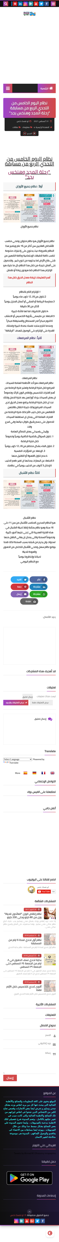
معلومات (26, 127)
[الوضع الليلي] (50, 1233)
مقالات (15, 127)
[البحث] (5, 3)
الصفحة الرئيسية (42, 127)
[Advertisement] (29, 50)
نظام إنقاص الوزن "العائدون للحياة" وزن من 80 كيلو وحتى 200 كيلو (22, 915)
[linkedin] (20, 3)
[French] (42, 773)
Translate (13, 763)
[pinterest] (15, 3)
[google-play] (31, 3)
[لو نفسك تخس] (29, 14)
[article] (29, 638)
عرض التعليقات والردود (15, 702)
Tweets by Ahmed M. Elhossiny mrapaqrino (35, 1153)
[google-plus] (32, 1221)
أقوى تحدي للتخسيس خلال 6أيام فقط (23, 988)
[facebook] (46, 3)
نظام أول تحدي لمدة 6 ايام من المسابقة (25, 941)
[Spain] (24, 773)
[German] (33, 773)
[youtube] (36, 3)
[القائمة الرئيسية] (7, 88)
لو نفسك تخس (17, 1215)
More (17, 773)
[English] (51, 773)
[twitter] (41, 3)
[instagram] (25, 3)
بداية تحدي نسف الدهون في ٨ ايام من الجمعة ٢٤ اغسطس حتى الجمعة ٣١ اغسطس (23, 963)
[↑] (29, 1211)
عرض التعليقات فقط (40, 702)
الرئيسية (44, 88)
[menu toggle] (53, 3)
